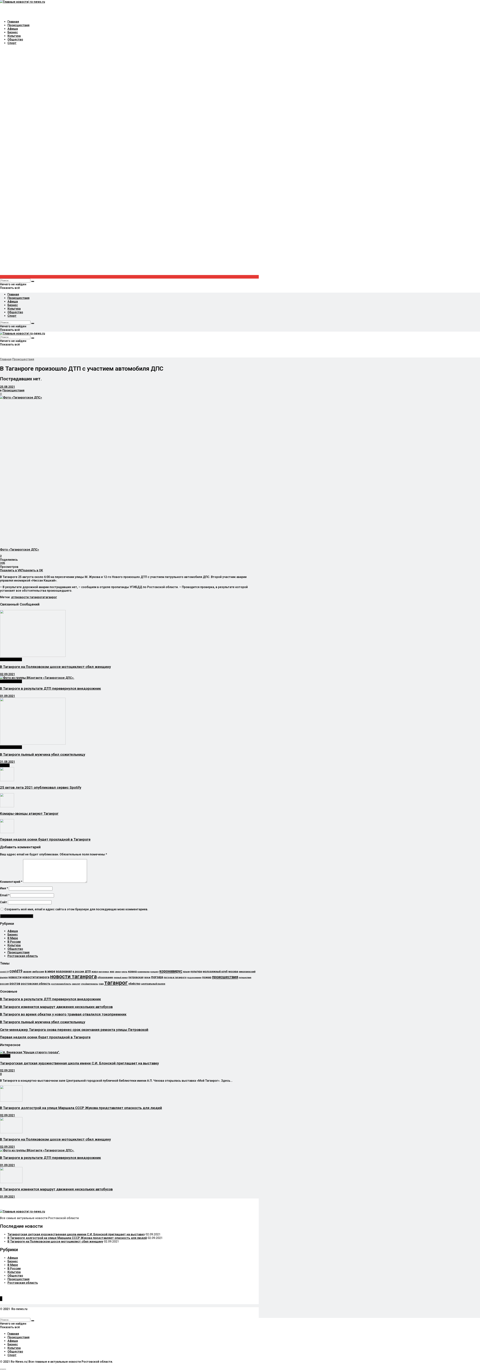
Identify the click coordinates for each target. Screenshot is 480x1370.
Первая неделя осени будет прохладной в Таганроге (45, 839)
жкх (112, 971)
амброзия (38, 971)
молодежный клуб (215, 971)
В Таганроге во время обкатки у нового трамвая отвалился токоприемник (63, 1014)
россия (4, 983)
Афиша (13, 29)
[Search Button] (32, 281)
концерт (154, 972)
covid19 (15, 971)
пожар (206, 977)
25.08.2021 (7, 387)
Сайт (3, 902)
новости (15, 977)
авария (27, 971)
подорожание (194, 977)
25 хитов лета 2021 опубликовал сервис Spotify (40, 787)
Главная (13, 21)
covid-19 (4, 972)
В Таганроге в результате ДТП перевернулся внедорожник (50, 688)
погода (157, 977)
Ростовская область (23, 956)
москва (233, 971)
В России (14, 942)
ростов (15, 983)
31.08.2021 (7, 762)
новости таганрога (30, 597)
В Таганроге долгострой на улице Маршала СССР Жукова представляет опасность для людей (81, 1108)
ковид (132, 971)
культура (196, 971)
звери (118, 972)
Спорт (12, 43)
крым (186, 971)
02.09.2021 (7, 674)
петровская (135, 977)
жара (95, 971)
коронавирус (170, 971)
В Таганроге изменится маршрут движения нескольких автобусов (56, 1007)
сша (101, 983)
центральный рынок (153, 983)
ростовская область (35, 983)
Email (5, 895)
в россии (78, 971)
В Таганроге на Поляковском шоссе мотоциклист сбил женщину (55, 667)
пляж (147, 977)
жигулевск (103, 972)
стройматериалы (89, 984)
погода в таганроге (175, 977)
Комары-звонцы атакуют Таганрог (29, 814)
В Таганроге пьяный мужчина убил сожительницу (42, 754)
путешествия (245, 977)
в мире (50, 971)
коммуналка (143, 972)
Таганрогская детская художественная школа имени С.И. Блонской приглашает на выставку (79, 1063)
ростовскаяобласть (61, 984)
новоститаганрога (35, 977)
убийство (134, 983)
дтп (13, 597)
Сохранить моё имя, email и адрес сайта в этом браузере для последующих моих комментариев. (76, 909)
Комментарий (11, 882)
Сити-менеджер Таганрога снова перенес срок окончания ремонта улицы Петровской (74, 1030)
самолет (76, 984)
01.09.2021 (7, 696)
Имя (4, 888)
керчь (124, 972)
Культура (14, 36)
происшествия (225, 977)
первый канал (121, 977)
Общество (15, 39)
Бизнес (13, 32)
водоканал (64, 971)
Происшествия (18, 25)
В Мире (13, 938)
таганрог (50, 597)
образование (105, 977)
